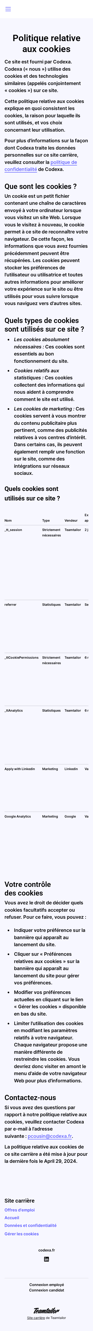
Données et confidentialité (31, 1225)
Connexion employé (46, 1284)
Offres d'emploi (20, 1210)
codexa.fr (46, 1250)
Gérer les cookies (22, 1233)
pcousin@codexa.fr (50, 1136)
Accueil (12, 1217)
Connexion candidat (46, 1290)
